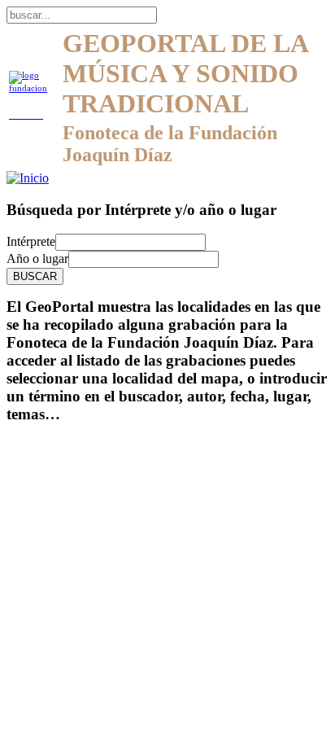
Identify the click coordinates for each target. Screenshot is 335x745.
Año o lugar (37, 258)
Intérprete (31, 241)
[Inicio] (28, 178)
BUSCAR (35, 276)
